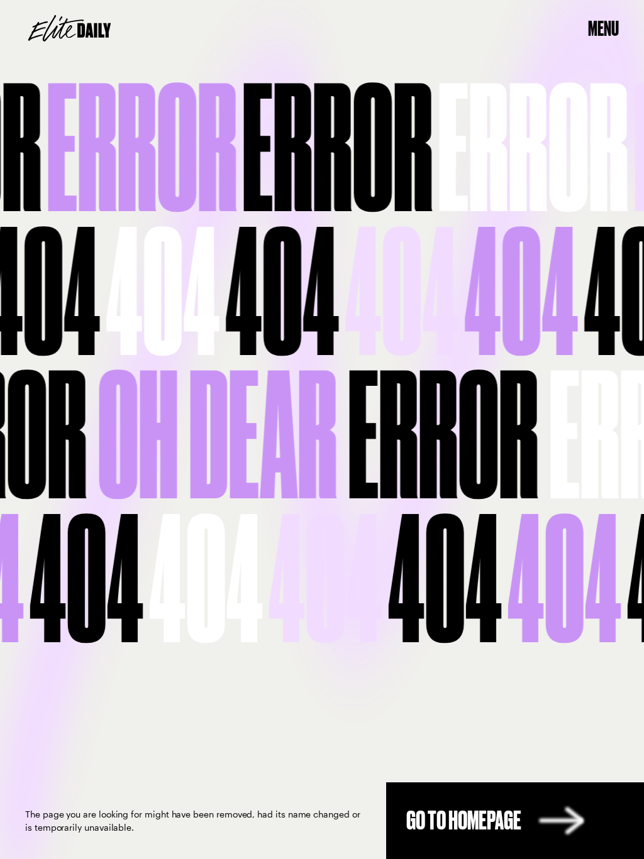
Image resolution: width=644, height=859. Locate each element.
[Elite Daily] (69, 28)
